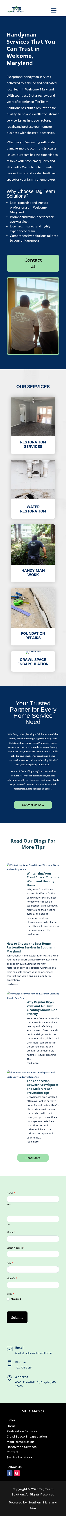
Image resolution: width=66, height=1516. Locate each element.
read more (32, 934)
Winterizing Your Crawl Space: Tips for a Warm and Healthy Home (43, 879)
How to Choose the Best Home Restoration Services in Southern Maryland (31, 948)
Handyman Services (21, 1447)
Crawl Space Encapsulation (27, 1436)
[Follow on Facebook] (9, 1473)
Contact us (33, 263)
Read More (33, 1157)
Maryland (15, 1298)
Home (11, 1426)
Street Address (16, 1247)
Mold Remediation (20, 1442)
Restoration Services (22, 1431)
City (10, 1262)
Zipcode (12, 1278)
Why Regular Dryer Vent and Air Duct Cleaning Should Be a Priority (42, 1008)
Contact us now (33, 805)
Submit (17, 1317)
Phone (11, 1232)
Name (11, 1192)
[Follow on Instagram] (17, 1473)
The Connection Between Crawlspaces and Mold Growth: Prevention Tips (42, 1087)
